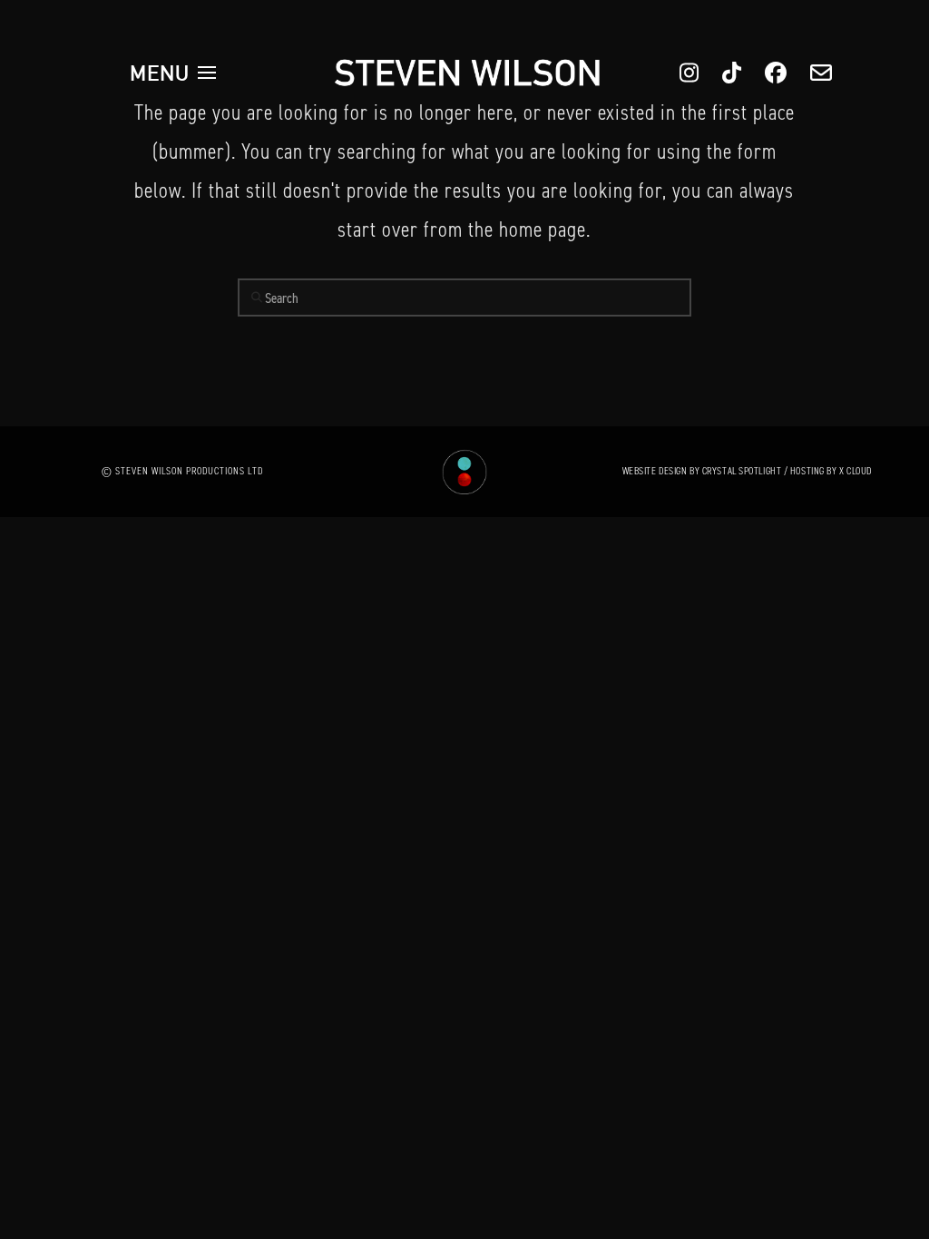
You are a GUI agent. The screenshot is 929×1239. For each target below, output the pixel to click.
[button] (173, 72)
